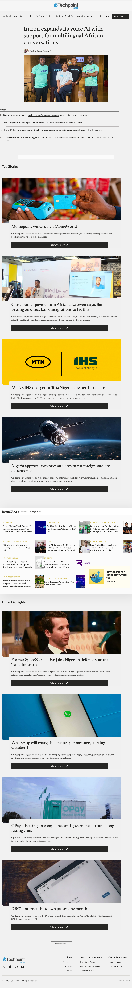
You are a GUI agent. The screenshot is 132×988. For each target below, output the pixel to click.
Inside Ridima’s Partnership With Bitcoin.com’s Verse (59, 583)
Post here (110, 581)
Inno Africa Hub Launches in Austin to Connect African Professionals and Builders (103, 548)
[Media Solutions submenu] (91, 16)
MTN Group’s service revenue (43, 115)
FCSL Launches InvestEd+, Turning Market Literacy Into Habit (16, 548)
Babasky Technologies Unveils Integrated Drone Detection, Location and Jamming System (17, 583)
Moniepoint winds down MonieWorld (44, 227)
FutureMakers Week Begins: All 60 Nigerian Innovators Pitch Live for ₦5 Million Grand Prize (17, 529)
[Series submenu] (62, 16)
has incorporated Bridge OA (25, 138)
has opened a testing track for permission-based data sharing (43, 130)
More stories (61, 944)
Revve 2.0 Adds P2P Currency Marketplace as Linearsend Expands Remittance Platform (58, 564)
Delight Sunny (36, 51)
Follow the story (57, 244)
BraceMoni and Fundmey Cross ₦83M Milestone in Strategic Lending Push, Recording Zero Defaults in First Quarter (104, 529)
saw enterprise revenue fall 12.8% (34, 123)
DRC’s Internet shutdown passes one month (49, 909)
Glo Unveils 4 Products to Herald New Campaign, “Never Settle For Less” (61, 529)
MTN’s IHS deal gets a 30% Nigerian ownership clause (58, 388)
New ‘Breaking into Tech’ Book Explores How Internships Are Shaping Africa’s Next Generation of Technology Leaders (18, 565)
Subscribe (118, 16)
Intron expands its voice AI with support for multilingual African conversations (63, 36)
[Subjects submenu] (54, 16)
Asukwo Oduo (48, 51)
